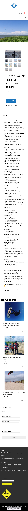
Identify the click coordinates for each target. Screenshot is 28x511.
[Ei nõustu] (26, 507)
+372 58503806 (4, 470)
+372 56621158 (4, 464)
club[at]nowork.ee (4, 467)
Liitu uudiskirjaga (7, 484)
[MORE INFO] (24, 331)
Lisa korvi (11, 100)
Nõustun (10, 508)
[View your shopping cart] (25, 13)
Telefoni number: (6, 431)
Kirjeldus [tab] (5, 115)
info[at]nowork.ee (4, 475)
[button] (21, 331)
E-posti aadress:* (6, 416)
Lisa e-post (4, 478)
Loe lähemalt (17, 508)
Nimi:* (3, 411)
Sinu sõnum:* (5, 421)
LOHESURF (14, 105)
